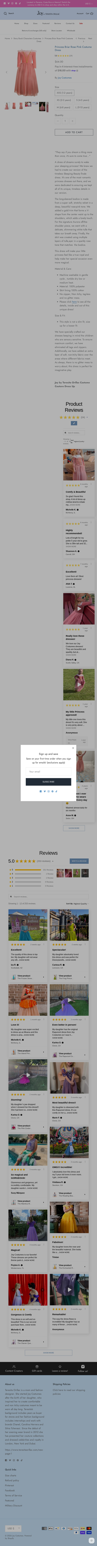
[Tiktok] (56, 791)
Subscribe (48, 781)
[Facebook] (41, 791)
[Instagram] (49, 791)
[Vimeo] (45, 791)
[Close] (73, 748)
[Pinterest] (52, 791)
